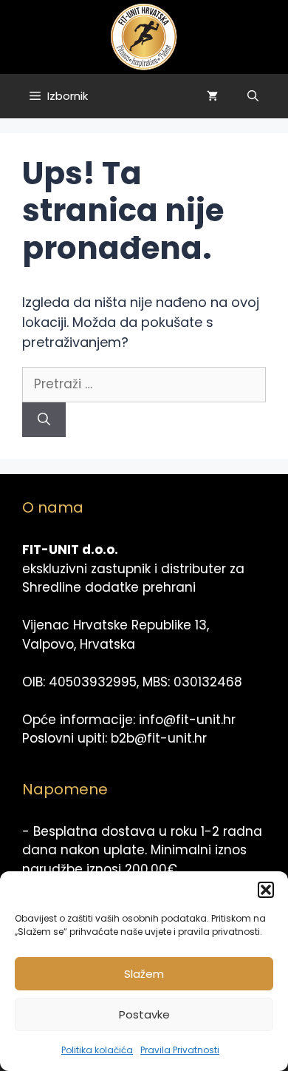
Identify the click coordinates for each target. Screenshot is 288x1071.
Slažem (144, 974)
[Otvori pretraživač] (253, 96)
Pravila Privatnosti (179, 1050)
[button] (265, 889)
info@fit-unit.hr (187, 720)
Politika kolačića (97, 1050)
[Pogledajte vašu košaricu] (212, 96)
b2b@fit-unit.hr (159, 738)
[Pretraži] (44, 420)
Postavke (144, 1014)
